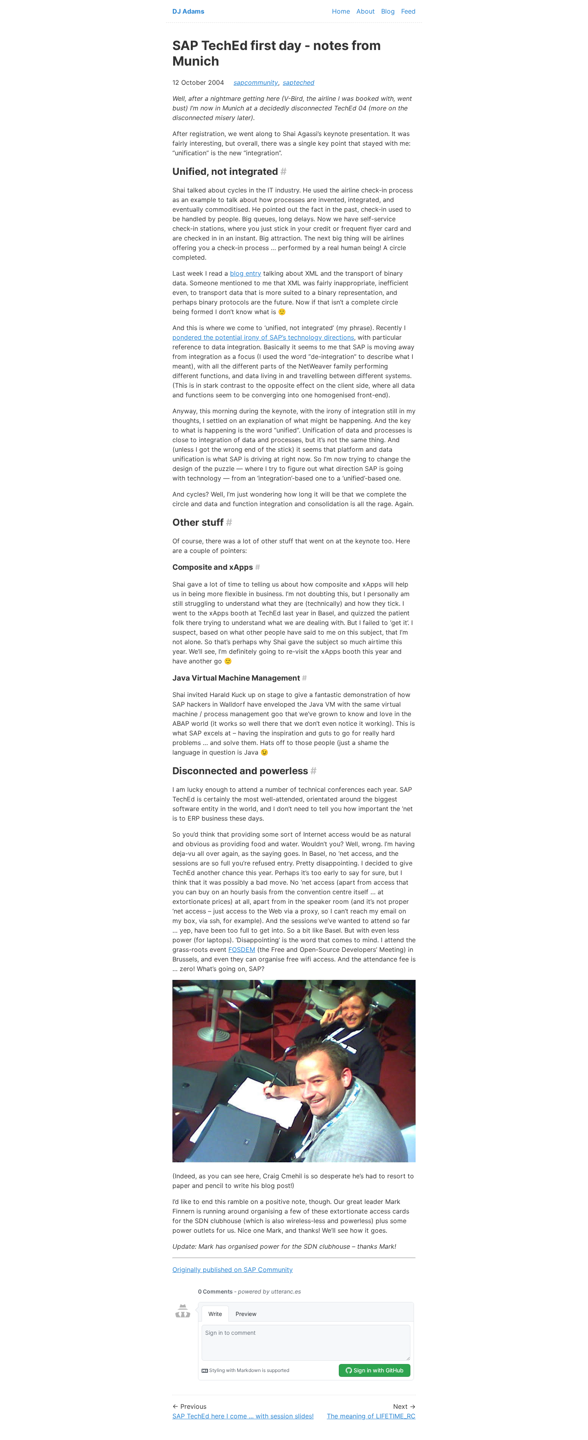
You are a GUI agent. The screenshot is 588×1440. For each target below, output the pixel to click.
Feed (408, 11)
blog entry (245, 273)
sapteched (298, 82)
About (365, 11)
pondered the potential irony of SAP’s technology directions (263, 337)
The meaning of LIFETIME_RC (371, 1416)
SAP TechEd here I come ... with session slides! (243, 1416)
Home (341, 11)
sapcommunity (256, 82)
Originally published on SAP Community (232, 1270)
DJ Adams (188, 11)
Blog (388, 11)
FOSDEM (241, 949)
